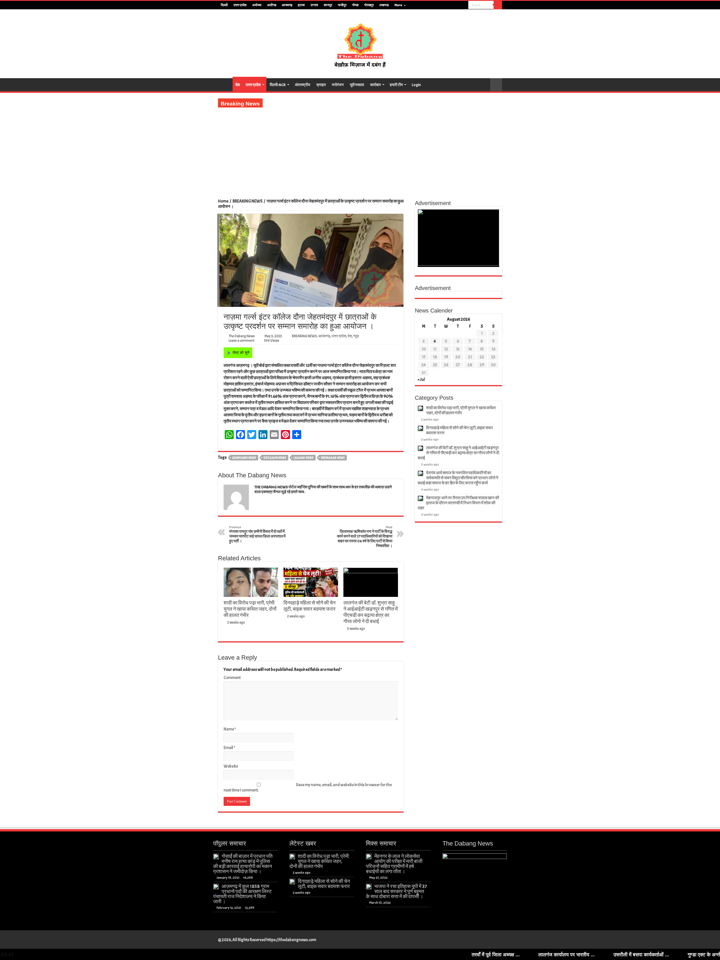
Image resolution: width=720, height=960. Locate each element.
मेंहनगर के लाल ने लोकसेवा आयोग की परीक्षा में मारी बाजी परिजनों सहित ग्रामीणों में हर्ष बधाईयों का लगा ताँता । (394, 863)
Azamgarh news (244, 458)
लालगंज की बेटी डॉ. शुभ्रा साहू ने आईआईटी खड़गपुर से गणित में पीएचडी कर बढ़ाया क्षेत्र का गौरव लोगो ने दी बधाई (370, 612)
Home (223, 201)
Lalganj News (304, 458)
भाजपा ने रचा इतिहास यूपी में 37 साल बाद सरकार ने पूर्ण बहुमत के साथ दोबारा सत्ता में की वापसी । (396, 891)
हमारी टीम (396, 84)
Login (416, 84)
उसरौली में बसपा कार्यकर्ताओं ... (584, 954)
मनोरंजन (338, 84)
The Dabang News (242, 336)
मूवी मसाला (357, 84)
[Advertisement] (360, 149)
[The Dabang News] (360, 43)
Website (231, 766)
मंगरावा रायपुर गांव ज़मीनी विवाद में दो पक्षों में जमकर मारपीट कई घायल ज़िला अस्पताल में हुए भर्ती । (257, 534)
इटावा (301, 5)
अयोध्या (257, 5)
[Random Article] (496, 84)
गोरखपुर (369, 5)
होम (225, 84)
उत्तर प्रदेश (240, 5)
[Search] (498, 5)
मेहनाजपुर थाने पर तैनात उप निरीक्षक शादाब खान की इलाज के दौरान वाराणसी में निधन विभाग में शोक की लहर (458, 503)
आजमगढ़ (287, 5)
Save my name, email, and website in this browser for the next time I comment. (308, 787)
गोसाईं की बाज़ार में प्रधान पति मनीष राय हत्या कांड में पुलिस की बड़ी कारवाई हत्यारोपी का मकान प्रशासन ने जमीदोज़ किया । (243, 863)
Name (230, 729)
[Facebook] (448, 5)
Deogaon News (275, 458)
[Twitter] (453, 5)
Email (229, 747)
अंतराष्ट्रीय (302, 84)
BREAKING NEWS (247, 201)
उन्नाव (314, 5)
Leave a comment (241, 340)
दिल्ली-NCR (278, 84)
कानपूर (328, 5)
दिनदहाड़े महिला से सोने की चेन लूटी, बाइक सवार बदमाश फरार (310, 606)
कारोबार (375, 84)
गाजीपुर (342, 5)
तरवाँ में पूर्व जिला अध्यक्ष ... (439, 954)
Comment (232, 677)
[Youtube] (459, 5)
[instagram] (464, 5)
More (398, 5)
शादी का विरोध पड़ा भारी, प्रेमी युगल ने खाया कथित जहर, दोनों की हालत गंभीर (250, 609)
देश (237, 84)
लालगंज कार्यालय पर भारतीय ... (509, 954)
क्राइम (321, 84)
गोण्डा (355, 5)
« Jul (421, 379)
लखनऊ (384, 5)
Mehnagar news (333, 458)
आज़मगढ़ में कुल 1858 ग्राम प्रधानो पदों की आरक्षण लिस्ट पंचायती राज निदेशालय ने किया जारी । (242, 894)
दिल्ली (224, 5)
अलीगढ (271, 5)
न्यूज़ (356, 336)
